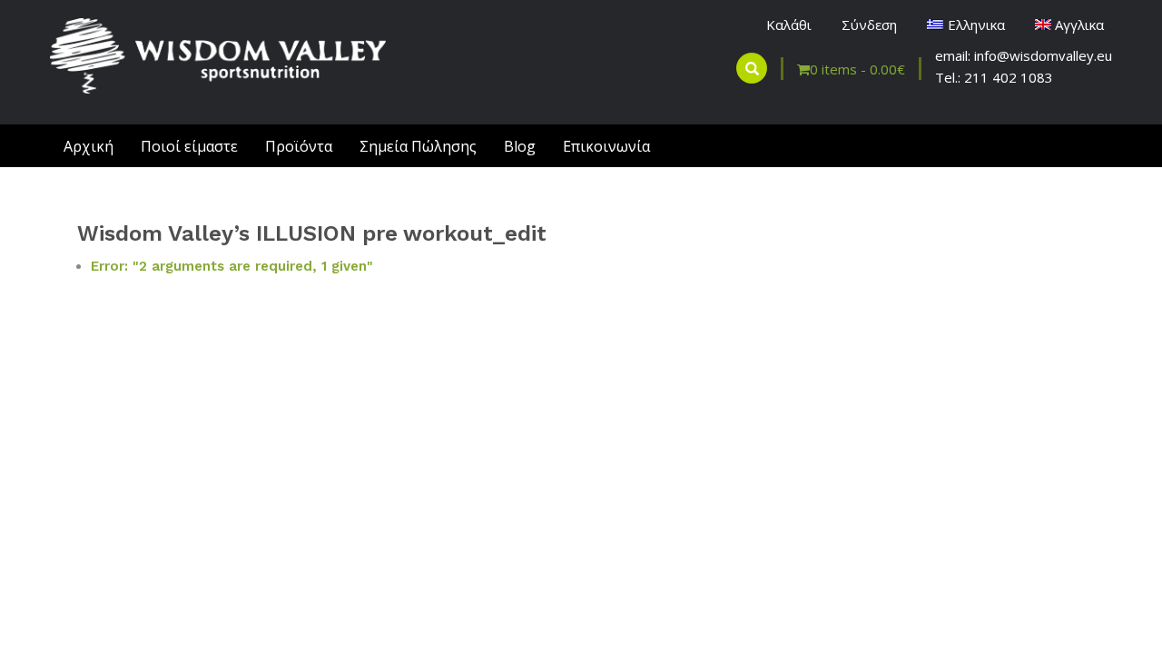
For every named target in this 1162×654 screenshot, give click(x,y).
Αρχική (88, 146)
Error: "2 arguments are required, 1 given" (232, 266)
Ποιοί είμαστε (189, 146)
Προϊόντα (298, 146)
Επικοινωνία (606, 146)
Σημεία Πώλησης (418, 146)
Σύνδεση (869, 24)
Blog (520, 146)
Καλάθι (789, 24)
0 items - (857, 69)
